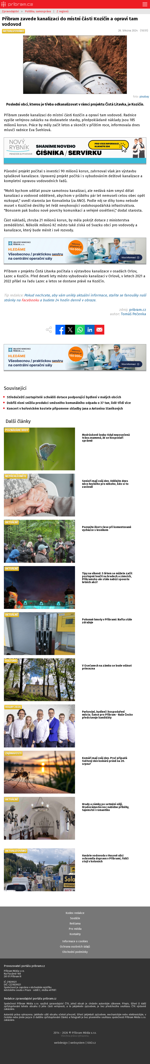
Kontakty (75, 934)
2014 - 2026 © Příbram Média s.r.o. (75, 1034)
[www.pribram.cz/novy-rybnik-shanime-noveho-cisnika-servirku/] (75, 150)
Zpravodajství (10, 11)
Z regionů (63, 11)
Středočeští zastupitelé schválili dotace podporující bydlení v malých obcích (62, 397)
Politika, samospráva (38, 11)
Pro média (75, 929)
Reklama (75, 923)
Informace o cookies (75, 941)
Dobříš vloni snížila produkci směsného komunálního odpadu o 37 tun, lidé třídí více (67, 403)
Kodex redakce (75, 913)
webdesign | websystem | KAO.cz (75, 1042)
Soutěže (75, 918)
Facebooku (30, 300)
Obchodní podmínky (75, 952)
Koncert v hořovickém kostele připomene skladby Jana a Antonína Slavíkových (63, 408)
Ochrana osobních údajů (75, 946)
